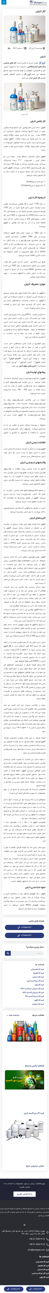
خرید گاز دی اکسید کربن (35, 981)
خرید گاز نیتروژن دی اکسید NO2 (32, 989)
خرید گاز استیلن (38, 977)
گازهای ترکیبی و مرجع (34, 1065)
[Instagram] (24, 1225)
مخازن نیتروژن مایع (35, 1166)
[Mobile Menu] (3, 2)
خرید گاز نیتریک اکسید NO (34, 996)
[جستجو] (8, 953)
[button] (13, 1015)
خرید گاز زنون (39, 985)
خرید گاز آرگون (39, 1000)
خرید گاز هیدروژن (37, 969)
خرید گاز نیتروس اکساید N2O (33, 992)
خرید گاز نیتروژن (38, 1004)
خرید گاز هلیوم (38, 973)
